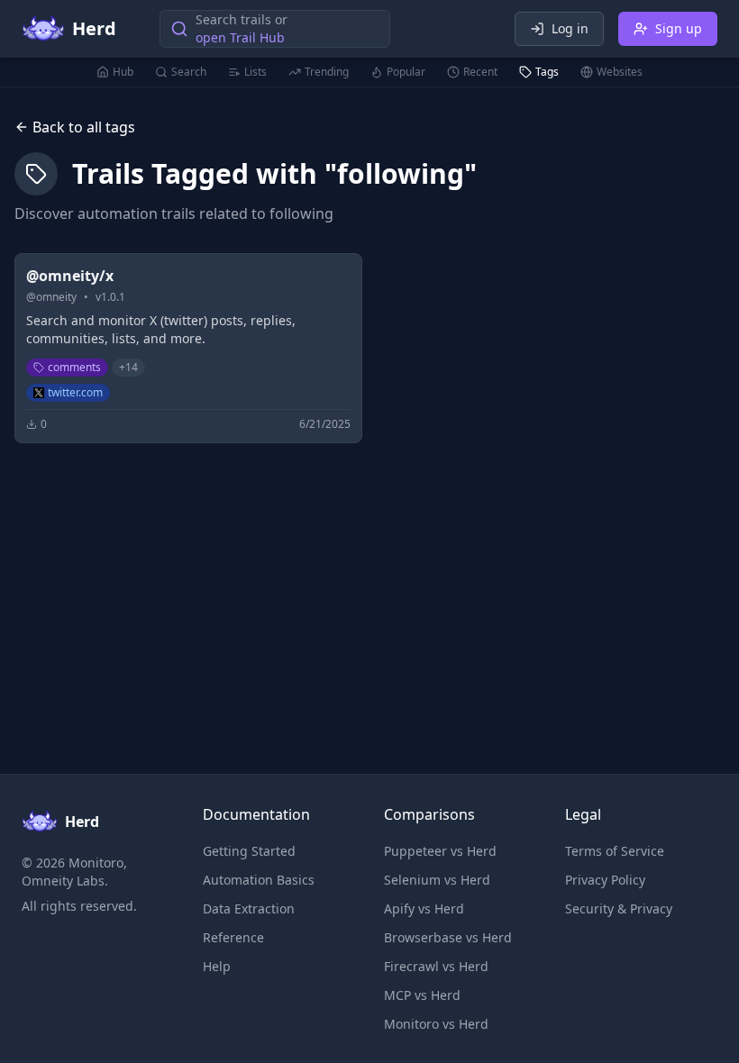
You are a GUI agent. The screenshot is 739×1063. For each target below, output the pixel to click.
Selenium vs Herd (437, 879)
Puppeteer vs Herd (440, 850)
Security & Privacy (618, 908)
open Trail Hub (240, 37)
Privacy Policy (605, 879)
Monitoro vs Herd (436, 1023)
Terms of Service (614, 850)
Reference (233, 937)
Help (217, 966)
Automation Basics (259, 879)
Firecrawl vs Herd (436, 966)
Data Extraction (249, 908)
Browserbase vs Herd (448, 937)
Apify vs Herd (424, 908)
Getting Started (249, 850)
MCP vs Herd (422, 995)
